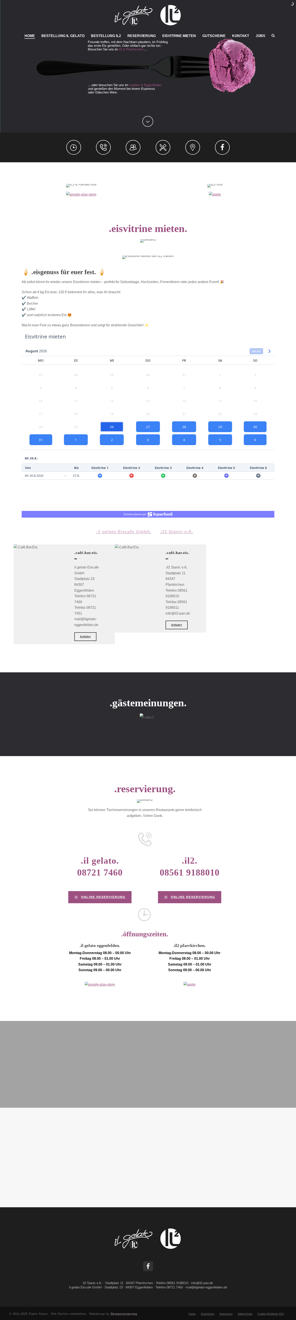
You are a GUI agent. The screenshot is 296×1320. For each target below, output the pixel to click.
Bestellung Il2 (106, 36)
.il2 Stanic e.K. (176, 531)
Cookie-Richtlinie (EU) (271, 1313)
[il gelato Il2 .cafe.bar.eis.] (148, 15)
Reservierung (141, 36)
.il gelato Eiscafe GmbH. (123, 531)
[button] (148, 1266)
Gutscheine (214, 36)
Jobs (260, 36)
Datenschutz (245, 1313)
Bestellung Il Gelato (63, 36)
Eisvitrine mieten (179, 36)
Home (29, 36)
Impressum (226, 1313)
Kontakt (240, 36)
